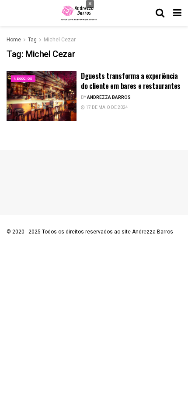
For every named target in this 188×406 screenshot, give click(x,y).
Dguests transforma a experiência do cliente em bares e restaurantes (131, 81)
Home (14, 40)
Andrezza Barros (109, 98)
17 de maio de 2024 (106, 108)
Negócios (23, 78)
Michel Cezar (60, 40)
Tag (32, 40)
